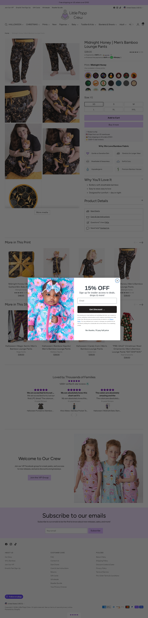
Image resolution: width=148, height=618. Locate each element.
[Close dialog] (117, 281)
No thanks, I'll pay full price (97, 330)
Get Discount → (97, 309)
